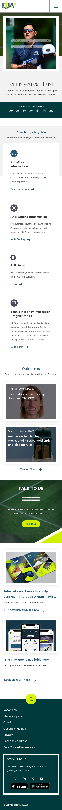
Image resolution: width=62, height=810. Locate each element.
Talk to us (31, 523)
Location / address (15, 741)
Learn (13, 284)
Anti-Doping (17, 239)
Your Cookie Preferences (19, 747)
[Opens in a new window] (15, 779)
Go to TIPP (16, 346)
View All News (28, 469)
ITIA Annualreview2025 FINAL (22, 609)
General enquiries (14, 728)
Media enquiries (13, 716)
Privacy (8, 734)
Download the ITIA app (17, 679)
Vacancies (10, 710)
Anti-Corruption (19, 188)
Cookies (8, 722)
